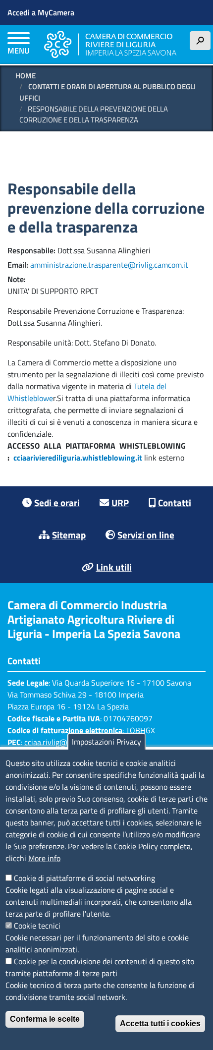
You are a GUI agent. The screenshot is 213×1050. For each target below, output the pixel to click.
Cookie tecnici (37, 926)
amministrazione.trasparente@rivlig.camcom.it (109, 265)
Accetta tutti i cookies (160, 1023)
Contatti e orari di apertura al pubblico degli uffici (107, 92)
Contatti (174, 502)
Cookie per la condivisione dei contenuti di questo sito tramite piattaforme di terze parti (99, 967)
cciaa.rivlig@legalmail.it (64, 742)
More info (44, 858)
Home (25, 75)
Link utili (114, 567)
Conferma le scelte (45, 1019)
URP (120, 502)
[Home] (110, 44)
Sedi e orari (57, 502)
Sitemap (69, 534)
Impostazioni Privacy (106, 742)
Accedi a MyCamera (40, 12)
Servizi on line (145, 534)
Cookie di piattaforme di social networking (84, 878)
